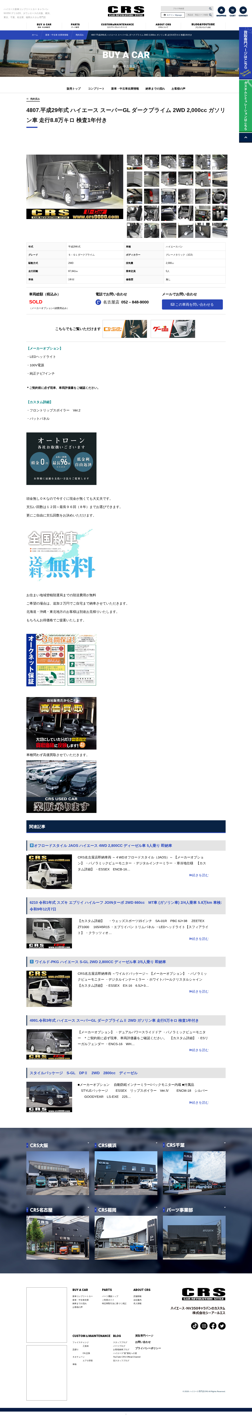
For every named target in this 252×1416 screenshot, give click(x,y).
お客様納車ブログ (121, 1349)
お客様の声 (178, 88)
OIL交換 (86, 1353)
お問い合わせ (143, 1342)
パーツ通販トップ (110, 1296)
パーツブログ (119, 1346)
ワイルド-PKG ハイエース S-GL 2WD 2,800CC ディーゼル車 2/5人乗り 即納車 (100, 962)
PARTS (107, 1290)
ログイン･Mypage (174, 15)
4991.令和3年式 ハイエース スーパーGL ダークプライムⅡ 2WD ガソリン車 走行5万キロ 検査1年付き (114, 1020)
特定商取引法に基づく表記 (114, 1303)
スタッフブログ (120, 1342)
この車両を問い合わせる (194, 304)
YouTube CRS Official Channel (126, 1357)
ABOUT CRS (141, 1290)
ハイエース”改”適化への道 (125, 1353)
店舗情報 (137, 1296)
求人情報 (137, 1303)
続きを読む (200, 875)
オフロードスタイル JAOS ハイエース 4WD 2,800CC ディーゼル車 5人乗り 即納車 (103, 846)
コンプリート (96, 88)
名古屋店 (126, 302)
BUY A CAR (80, 1290)
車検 (75, 1364)
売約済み (35, 98)
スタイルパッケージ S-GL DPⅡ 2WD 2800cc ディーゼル (84, 1073)
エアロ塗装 (88, 1360)
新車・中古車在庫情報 (125, 88)
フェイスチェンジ (81, 1342)
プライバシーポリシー (148, 1348)
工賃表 (86, 1346)
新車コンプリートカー (83, 1296)
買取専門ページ (144, 1336)
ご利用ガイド (108, 1300)
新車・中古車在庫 (81, 1300)
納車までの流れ (155, 88)
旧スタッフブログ (121, 1360)
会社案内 (137, 1300)
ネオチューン (79, 1357)
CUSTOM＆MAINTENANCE (92, 1336)
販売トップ (74, 88)
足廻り (76, 1349)
